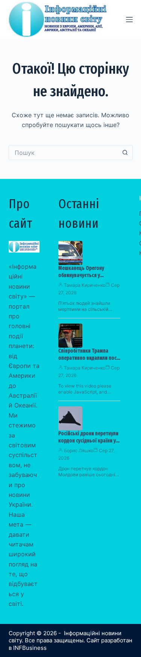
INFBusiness (30, 647)
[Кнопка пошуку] (125, 152)
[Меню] (129, 19)
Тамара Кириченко (84, 285)
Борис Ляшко (78, 450)
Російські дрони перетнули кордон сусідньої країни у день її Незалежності (88, 440)
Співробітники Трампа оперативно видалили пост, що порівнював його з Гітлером (89, 361)
